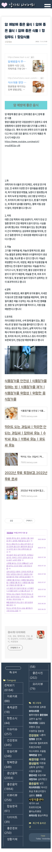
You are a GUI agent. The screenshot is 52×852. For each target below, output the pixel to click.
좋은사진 (36, 675)
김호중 (43, 707)
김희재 (32, 767)
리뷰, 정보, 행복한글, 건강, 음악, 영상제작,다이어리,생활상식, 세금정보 (20, 639)
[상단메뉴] (47, 6)
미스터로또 (34, 751)
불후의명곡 (34, 715)
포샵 (31, 791)
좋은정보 (10, 830)
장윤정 (41, 731)
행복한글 (10, 764)
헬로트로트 (43, 743)
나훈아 (42, 735)
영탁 (40, 755)
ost (37, 803)
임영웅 (32, 739)
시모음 (42, 759)
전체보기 (9, 688)
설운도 (32, 795)
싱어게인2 (42, 779)
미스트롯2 (33, 723)
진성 (38, 727)
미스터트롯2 (34, 787)
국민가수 (33, 779)
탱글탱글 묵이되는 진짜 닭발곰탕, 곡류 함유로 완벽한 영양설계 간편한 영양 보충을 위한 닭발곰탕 (17, 88)
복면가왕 (34, 759)
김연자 (32, 719)
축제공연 (10, 710)
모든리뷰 (42, 775)
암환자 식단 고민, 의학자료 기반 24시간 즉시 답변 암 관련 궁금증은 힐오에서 (17, 67)
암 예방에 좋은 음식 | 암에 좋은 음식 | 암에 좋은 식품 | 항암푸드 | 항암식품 (25, 31)
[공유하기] (15, 521)
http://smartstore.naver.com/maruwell (23, 78)
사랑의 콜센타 (35, 771)
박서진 (44, 787)
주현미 (32, 727)
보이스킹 (33, 815)
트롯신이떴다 (40, 791)
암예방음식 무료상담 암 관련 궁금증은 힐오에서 (17, 62)
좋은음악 (10, 787)
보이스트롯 (34, 711)
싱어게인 (40, 767)
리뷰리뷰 (10, 797)
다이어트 (10, 819)
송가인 (39, 719)
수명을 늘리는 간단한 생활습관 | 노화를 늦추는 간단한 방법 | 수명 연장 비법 (19, 565)
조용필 (43, 751)
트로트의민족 (35, 807)
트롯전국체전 (35, 747)
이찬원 (42, 763)
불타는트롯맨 (35, 811)
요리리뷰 (36, 686)
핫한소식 (10, 721)
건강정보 (8, 42)
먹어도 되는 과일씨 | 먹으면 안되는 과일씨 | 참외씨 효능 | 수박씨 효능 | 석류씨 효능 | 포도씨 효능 (19, 596)
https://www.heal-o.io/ (18, 57)
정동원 (39, 795)
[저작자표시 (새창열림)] (36, 521)
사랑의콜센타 (36, 799)
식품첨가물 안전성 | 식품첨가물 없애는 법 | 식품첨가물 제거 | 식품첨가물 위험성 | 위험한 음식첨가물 (20, 582)
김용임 (42, 723)
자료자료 (10, 699)
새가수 (32, 803)
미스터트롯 (34, 707)
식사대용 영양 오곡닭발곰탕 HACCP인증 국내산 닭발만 (17, 82)
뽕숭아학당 (43, 815)
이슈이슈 (10, 731)
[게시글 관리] (19, 521)
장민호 (39, 739)
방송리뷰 (10, 754)
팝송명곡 (10, 808)
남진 (41, 783)
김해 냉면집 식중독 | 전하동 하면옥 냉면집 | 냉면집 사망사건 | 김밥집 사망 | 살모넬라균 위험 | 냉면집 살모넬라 (19, 574)
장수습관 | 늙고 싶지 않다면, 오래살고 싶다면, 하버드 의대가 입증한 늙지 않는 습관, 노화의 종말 (19, 557)
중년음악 (10, 775)
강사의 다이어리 (22, 5)
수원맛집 (33, 731)
